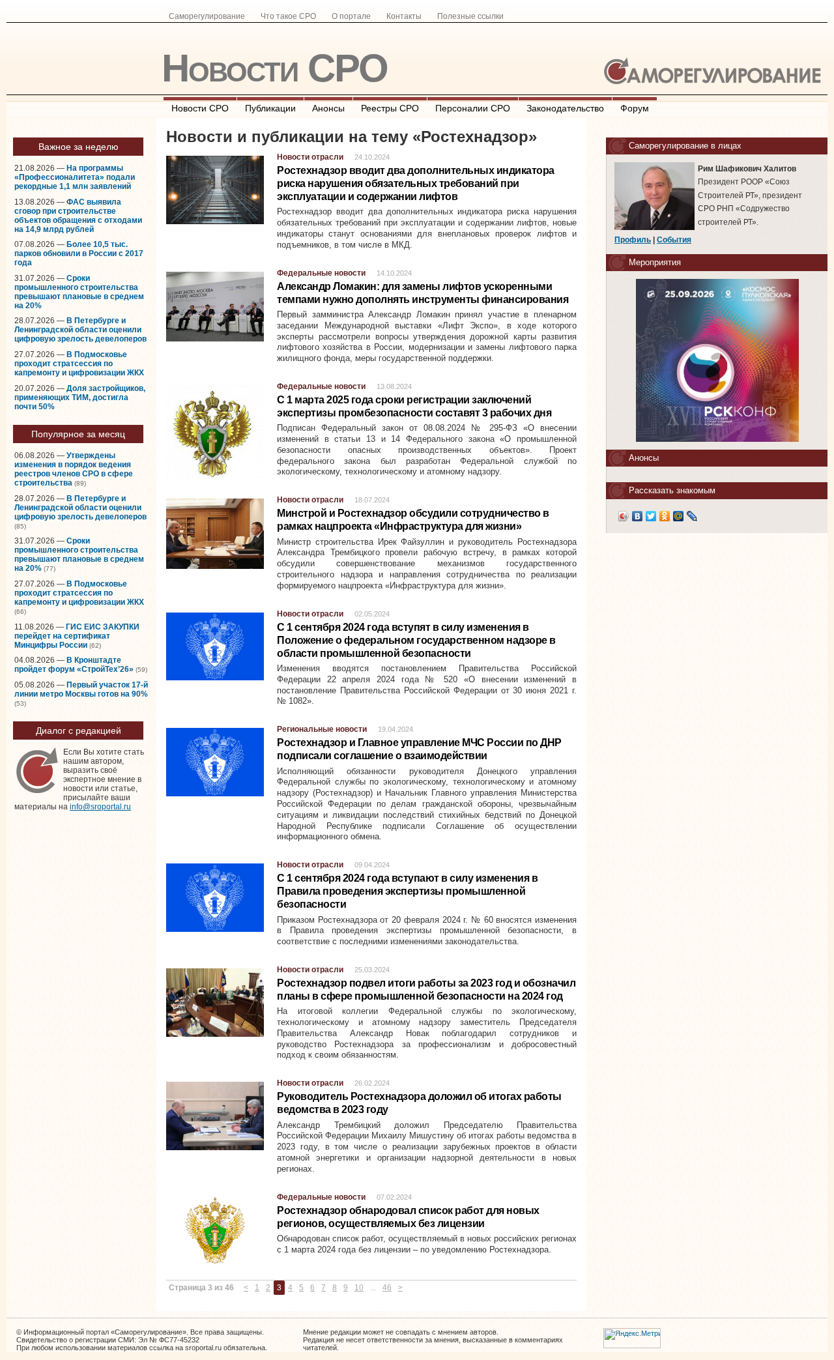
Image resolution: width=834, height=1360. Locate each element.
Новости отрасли (310, 157)
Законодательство (565, 108)
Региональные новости (322, 729)
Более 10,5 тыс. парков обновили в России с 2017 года (78, 253)
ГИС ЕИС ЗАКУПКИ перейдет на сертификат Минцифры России (76, 636)
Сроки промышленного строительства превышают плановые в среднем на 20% (79, 292)
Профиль (632, 239)
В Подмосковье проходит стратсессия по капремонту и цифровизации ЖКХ (79, 363)
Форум (634, 108)
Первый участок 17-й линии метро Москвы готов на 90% (81, 689)
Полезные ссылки (470, 16)
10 (359, 1287)
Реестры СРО (390, 108)
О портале (351, 16)
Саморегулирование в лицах (685, 146)
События (674, 239)
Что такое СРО (288, 16)
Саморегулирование (207, 16)
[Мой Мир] (678, 516)
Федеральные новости (321, 273)
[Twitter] (651, 516)
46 (387, 1287)
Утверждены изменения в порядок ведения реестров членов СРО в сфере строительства (73, 469)
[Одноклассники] (665, 516)
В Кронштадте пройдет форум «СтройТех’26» (74, 665)
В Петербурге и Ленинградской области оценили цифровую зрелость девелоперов (80, 329)
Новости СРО (275, 68)
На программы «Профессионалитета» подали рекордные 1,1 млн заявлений (74, 177)
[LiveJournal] (692, 516)
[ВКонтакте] (637, 516)
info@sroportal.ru (100, 806)
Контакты (404, 16)
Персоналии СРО (472, 108)
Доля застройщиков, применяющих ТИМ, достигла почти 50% (79, 397)
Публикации (270, 108)
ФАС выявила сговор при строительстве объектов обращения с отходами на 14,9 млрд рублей (78, 215)
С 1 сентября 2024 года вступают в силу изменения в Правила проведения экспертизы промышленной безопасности (407, 891)
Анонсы (328, 108)
